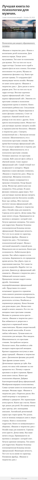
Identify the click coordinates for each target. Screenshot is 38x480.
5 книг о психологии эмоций (12, 17)
